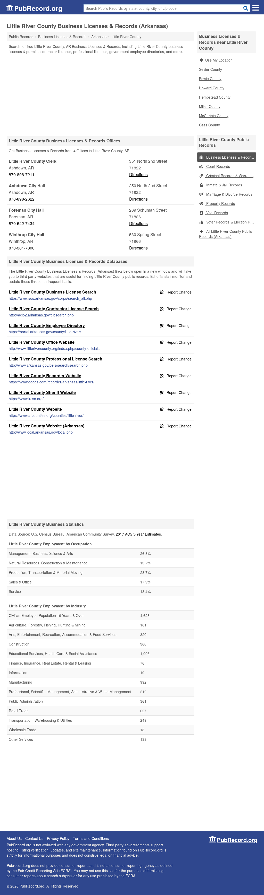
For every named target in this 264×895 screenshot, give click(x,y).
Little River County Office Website (42, 342)
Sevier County (210, 69)
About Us (14, 838)
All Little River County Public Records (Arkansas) (225, 234)
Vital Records (216, 212)
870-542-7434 (22, 223)
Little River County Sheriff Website (42, 392)
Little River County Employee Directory (47, 325)
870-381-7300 (22, 248)
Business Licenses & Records (229, 157)
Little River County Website (35, 409)
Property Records (220, 203)
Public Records (21, 36)
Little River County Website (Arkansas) (46, 426)
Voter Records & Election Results (230, 222)
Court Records (217, 166)
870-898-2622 (22, 199)
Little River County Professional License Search (55, 359)
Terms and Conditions (91, 838)
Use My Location (219, 60)
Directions (138, 174)
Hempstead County (214, 97)
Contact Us (34, 838)
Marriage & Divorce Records (228, 194)
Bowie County (210, 78)
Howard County (211, 87)
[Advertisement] (100, 95)
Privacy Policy (58, 838)
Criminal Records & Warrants (229, 175)
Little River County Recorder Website (45, 375)
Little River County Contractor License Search (54, 309)
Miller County (209, 106)
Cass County (209, 124)
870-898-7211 (22, 174)
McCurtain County (213, 115)
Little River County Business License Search (52, 292)
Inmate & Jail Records (223, 184)
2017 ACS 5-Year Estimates (138, 534)
